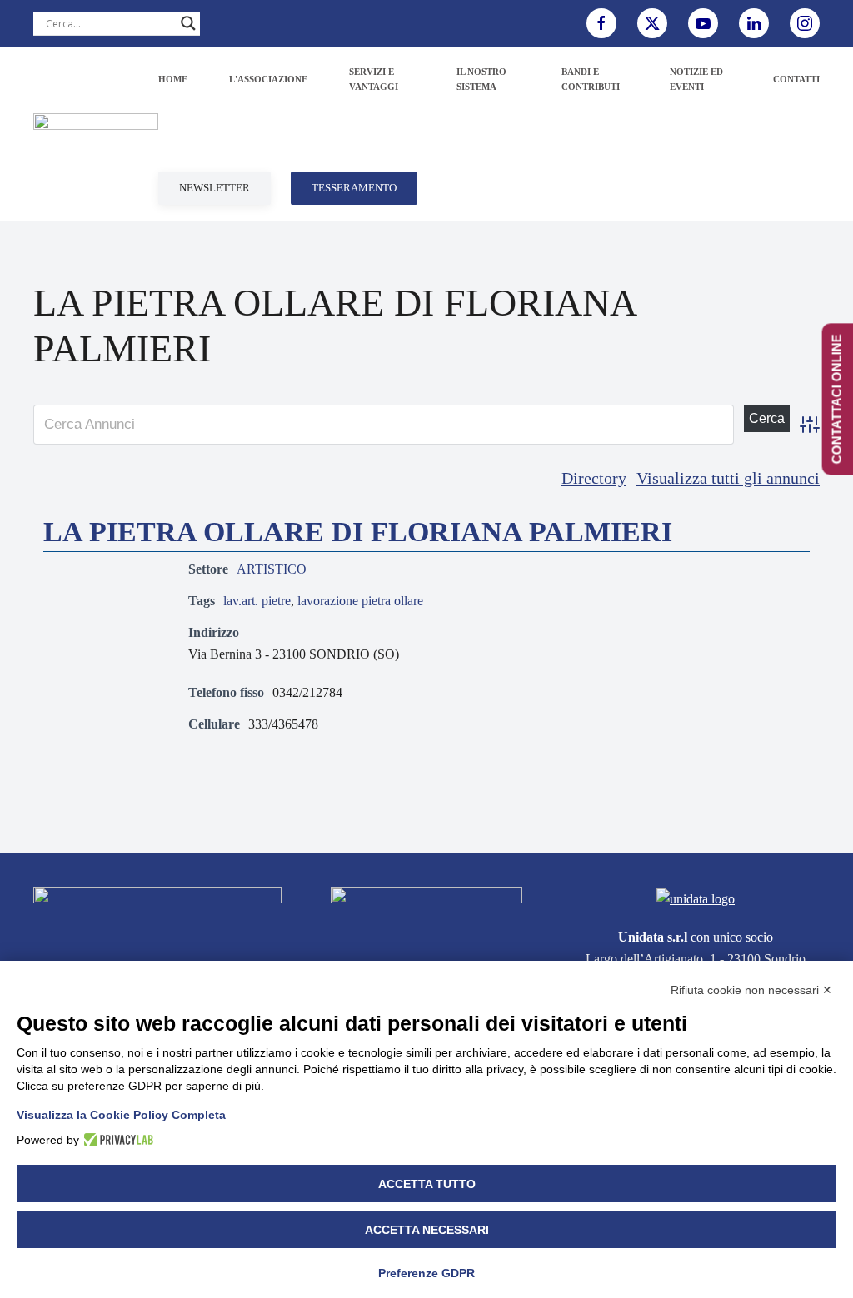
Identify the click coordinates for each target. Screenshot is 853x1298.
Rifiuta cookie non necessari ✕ (751, 990)
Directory (593, 478)
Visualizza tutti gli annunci (728, 478)
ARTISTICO (272, 569)
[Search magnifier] (188, 23)
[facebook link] (601, 23)
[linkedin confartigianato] (754, 23)
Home (172, 79)
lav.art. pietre (257, 601)
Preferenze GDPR (426, 1273)
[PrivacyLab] (116, 1139)
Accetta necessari (427, 1229)
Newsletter (214, 188)
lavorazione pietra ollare (360, 601)
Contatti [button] (796, 79)
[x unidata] (652, 23)
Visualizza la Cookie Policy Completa (121, 1114)
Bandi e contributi (590, 79)
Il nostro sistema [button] (481, 79)
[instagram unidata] (805, 23)
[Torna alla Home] (95, 134)
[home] (157, 927)
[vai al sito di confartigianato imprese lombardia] (426, 923)
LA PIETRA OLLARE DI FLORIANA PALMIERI (357, 531)
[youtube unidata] (703, 23)
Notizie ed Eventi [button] (696, 79)
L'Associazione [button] (268, 79)
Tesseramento (354, 188)
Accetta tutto (427, 1184)
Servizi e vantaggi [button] (373, 79)
